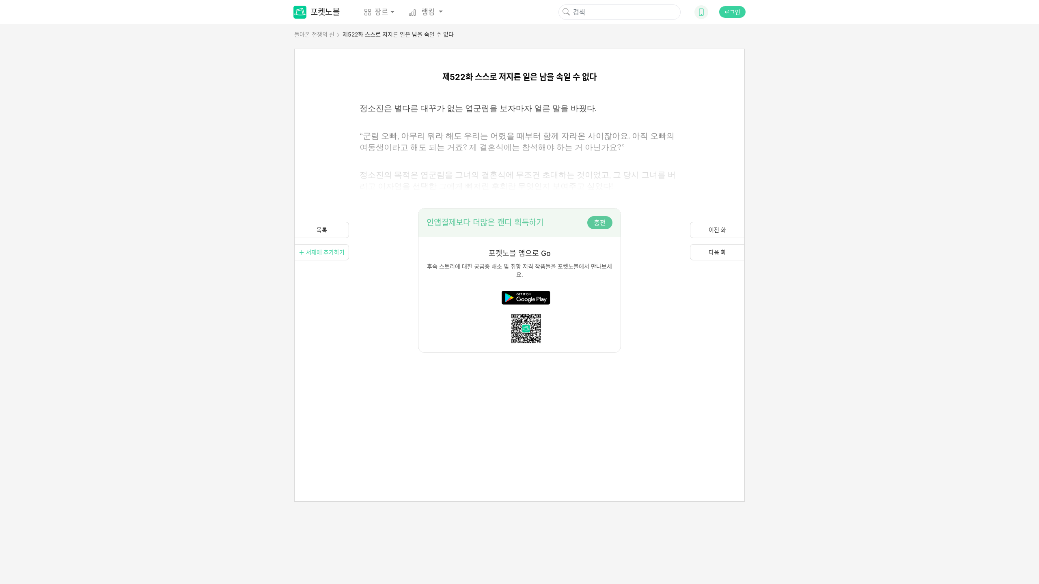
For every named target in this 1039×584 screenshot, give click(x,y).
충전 (600, 223)
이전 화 (717, 229)
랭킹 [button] (428, 12)
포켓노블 (325, 12)
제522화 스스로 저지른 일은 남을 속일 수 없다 (398, 34)
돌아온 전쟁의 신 (314, 34)
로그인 (732, 12)
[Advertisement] (519, 409)
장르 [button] (381, 12)
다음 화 (717, 252)
